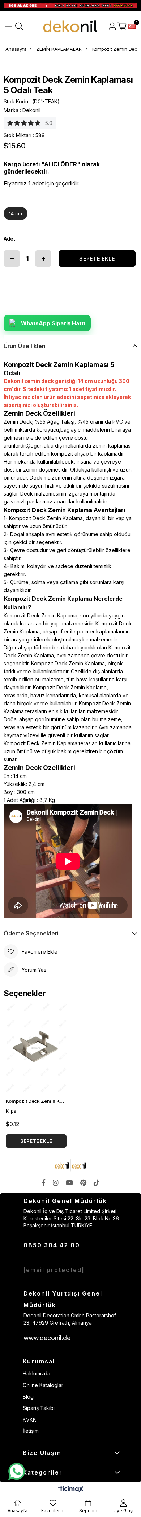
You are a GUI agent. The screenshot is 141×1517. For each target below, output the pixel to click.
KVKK (29, 1419)
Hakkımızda (36, 1373)
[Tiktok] (96, 1182)
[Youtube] (69, 1182)
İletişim (31, 1431)
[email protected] (54, 1269)
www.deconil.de (47, 1338)
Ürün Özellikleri (25, 346)
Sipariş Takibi (39, 1408)
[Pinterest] (83, 1182)
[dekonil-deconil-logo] (70, 1165)
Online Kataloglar (43, 1385)
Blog (28, 1397)
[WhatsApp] (16, 1472)
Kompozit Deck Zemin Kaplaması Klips (36, 1101)
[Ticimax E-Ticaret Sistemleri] (71, 1489)
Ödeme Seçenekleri (31, 933)
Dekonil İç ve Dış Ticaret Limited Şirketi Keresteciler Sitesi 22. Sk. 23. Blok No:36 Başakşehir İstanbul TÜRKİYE (71, 1218)
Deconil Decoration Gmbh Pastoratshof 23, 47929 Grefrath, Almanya (70, 1319)
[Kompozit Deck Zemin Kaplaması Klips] (36, 1048)
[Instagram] (56, 1182)
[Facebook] (44, 1182)
